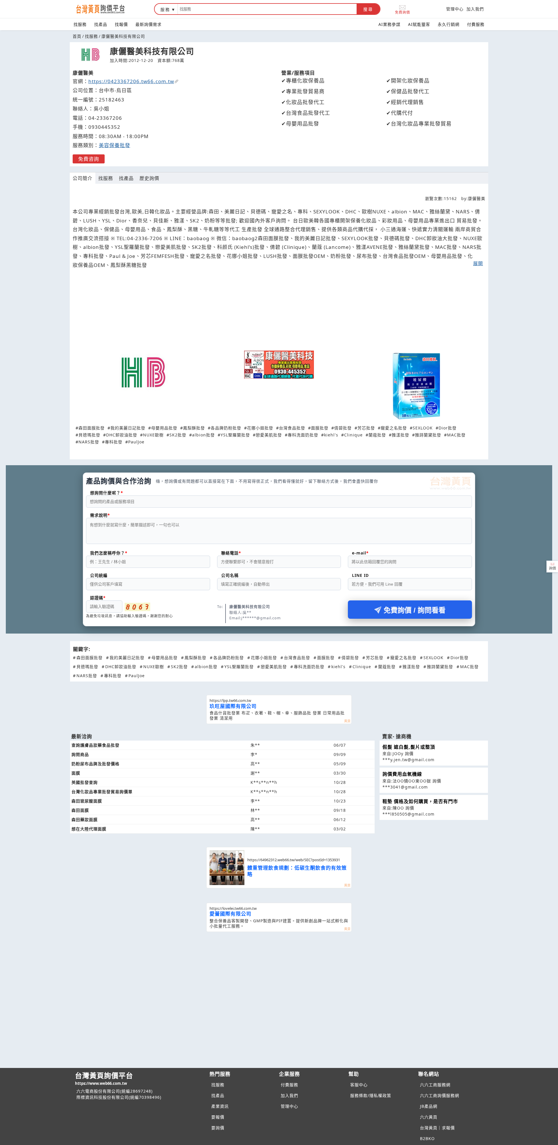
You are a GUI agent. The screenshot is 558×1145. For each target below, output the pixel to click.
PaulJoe (136, 442)
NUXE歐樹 (153, 435)
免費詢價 (402, 12)
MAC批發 (456, 435)
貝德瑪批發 (89, 435)
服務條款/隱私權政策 (370, 1095)
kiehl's (331, 435)
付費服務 (475, 24)
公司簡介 (82, 178)
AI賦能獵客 (419, 24)
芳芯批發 (366, 428)
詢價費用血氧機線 (402, 774)
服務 (165, 9)
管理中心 (455, 9)
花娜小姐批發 (260, 428)
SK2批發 (177, 435)
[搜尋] (267, 9)
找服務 (80, 24)
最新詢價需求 (148, 24)
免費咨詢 (88, 159)
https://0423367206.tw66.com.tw (131, 81)
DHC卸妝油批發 (121, 435)
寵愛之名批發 (394, 428)
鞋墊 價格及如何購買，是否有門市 (420, 801)
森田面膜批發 (91, 428)
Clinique (353, 435)
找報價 (121, 24)
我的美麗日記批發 (127, 428)
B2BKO (427, 1138)
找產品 (100, 24)
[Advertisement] (279, 312)
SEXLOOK (423, 428)
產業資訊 (220, 1106)
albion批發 (203, 435)
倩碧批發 (343, 428)
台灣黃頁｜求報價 (437, 1127)
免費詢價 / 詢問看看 (415, 610)
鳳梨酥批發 (194, 428)
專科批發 (113, 442)
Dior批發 (448, 428)
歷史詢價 (149, 178)
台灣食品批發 (292, 428)
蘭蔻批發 (377, 435)
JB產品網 (428, 1106)
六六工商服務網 (435, 1084)
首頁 (77, 36)
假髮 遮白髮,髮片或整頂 (408, 747)
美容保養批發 (114, 145)
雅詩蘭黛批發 (428, 435)
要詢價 (217, 1127)
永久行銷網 (448, 24)
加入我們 (475, 9)
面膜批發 (319, 428)
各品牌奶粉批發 (226, 428)
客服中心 (359, 1084)
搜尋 (368, 9)
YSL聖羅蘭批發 (235, 435)
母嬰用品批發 (164, 428)
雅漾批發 (400, 435)
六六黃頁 (428, 1117)
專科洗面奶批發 (303, 435)
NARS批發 (88, 442)
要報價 (217, 1117)
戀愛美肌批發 (269, 435)
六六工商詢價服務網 (439, 1095)
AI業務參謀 (389, 24)
